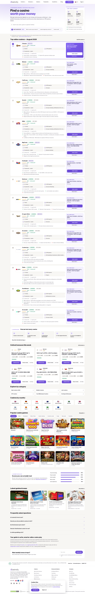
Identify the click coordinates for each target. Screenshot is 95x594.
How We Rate (71, 573)
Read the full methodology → (19, 340)
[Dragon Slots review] (18, 216)
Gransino (25, 230)
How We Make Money (73, 575)
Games (38, 1)
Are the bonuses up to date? (17, 524)
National (24, 179)
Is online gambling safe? (16, 532)
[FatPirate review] (18, 82)
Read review (25, 362)
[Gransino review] (18, 233)
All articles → (82, 488)
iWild (23, 121)
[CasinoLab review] (18, 249)
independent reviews (14, 546)
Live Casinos (72, 390)
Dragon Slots (26, 214)
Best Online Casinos (38, 571)
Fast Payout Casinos (38, 575)
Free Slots (53, 578)
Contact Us (71, 580)
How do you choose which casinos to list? (21, 521)
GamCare (70, 563)
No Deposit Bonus (55, 571)
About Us (71, 571)
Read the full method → (41, 479)
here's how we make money (24, 36)
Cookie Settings (56, 586)
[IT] (20, 580)
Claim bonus (16, 362)
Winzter (24, 62)
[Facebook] (11, 583)
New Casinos (36, 573)
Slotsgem (25, 197)
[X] (19, 583)
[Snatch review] (18, 102)
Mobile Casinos (47, 390)
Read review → (75, 56)
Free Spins (54, 573)
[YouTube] (17, 583)
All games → (82, 413)
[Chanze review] (18, 45)
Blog (62, 1)
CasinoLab (25, 247)
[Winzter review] (18, 64)
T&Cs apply (69, 48)
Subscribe (79, 552)
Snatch (24, 100)
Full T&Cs (31, 362)
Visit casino (75, 53)
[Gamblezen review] (18, 290)
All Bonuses (54, 577)
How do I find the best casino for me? (20, 528)
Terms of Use (71, 582)
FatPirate (25, 80)
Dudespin (25, 160)
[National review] (18, 181)
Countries (54, 1)
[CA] (16, 580)
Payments (45, 1)
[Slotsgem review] (18, 199)
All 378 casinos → (81, 39)
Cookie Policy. (34, 586)
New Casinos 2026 (22, 390)
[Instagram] (14, 583)
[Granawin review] (18, 312)
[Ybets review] (18, 269)
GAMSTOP (84, 563)
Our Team (71, 577)
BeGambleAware (77, 563)
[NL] (22, 580)
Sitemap (70, 586)
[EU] (18, 580)
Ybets (23, 267)
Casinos (23, 1)
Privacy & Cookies (72, 584)
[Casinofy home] (14, 2)
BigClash (24, 142)
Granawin (25, 309)
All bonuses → (81, 345)
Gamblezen (25, 288)
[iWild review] (18, 123)
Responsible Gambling (73, 578)
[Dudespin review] (18, 163)
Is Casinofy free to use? (16, 517)
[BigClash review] (18, 144)
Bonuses (30, 1)
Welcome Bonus (55, 575)
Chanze (24, 43)
